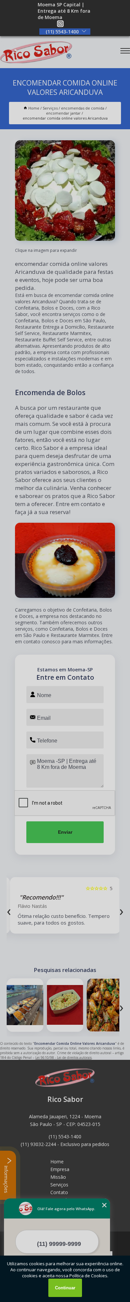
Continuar (65, 1287)
